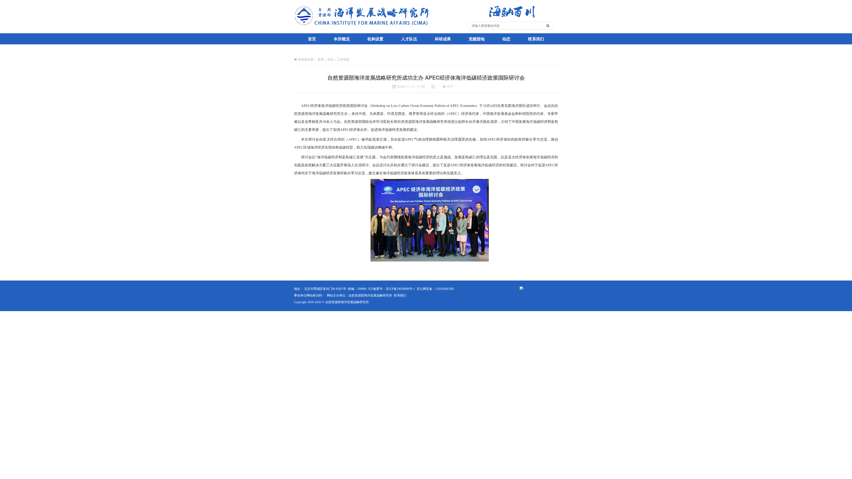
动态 (506, 39)
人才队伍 (409, 39)
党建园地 (477, 39)
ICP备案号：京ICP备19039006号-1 (391, 289)
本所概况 (342, 39)
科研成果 (443, 39)
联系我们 (536, 39)
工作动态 (343, 59)
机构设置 (375, 39)
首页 (312, 39)
